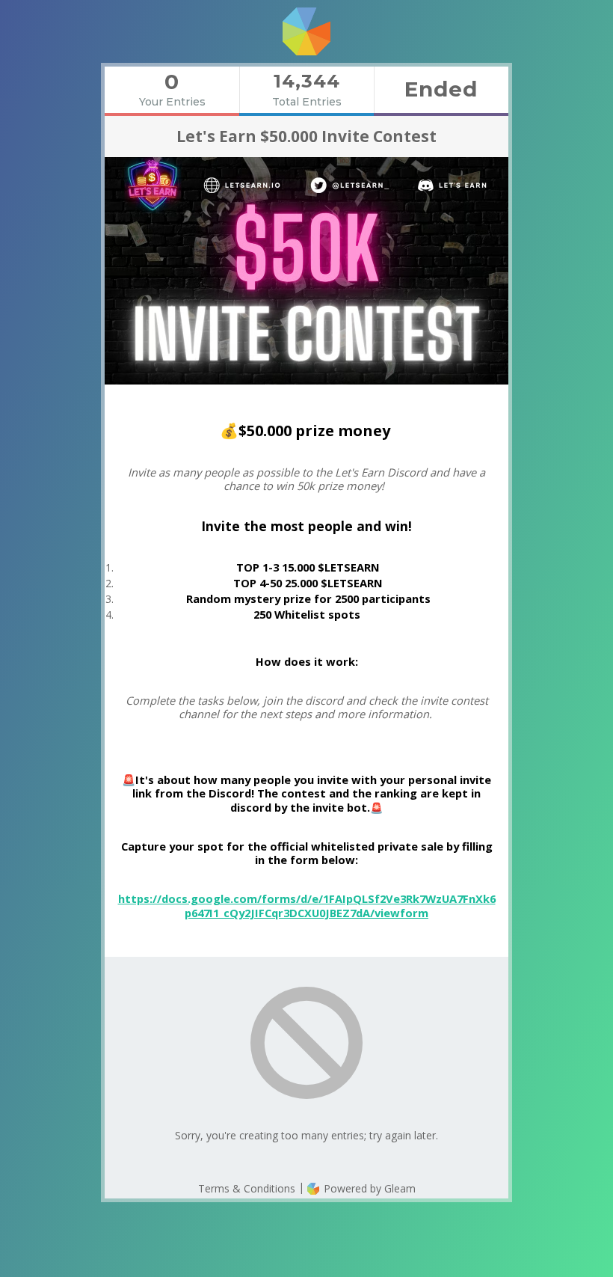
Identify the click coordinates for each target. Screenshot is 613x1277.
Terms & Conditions (246, 1188)
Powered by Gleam (368, 1188)
